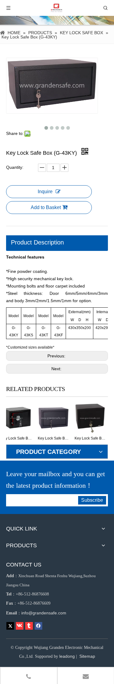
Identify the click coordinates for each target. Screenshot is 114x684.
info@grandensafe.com (43, 612)
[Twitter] (10, 626)
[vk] (19, 626)
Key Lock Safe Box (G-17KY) (73, 438)
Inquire (45, 191)
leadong (67, 656)
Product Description (37, 242)
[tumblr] (29, 626)
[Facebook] (38, 626)
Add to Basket (46, 207)
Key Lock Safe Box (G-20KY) (36, 438)
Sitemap (87, 656)
